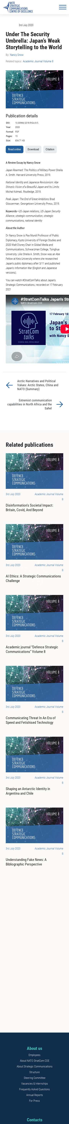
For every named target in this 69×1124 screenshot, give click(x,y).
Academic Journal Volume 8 (38, 61)
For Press (34, 1100)
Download (33, 149)
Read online (14, 149)
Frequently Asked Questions (34, 1089)
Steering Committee (34, 1078)
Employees (34, 1055)
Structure (34, 1072)
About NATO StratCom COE (34, 1060)
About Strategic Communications (35, 1066)
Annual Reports (34, 1095)
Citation (50, 149)
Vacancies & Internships (34, 1083)
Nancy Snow (17, 55)
